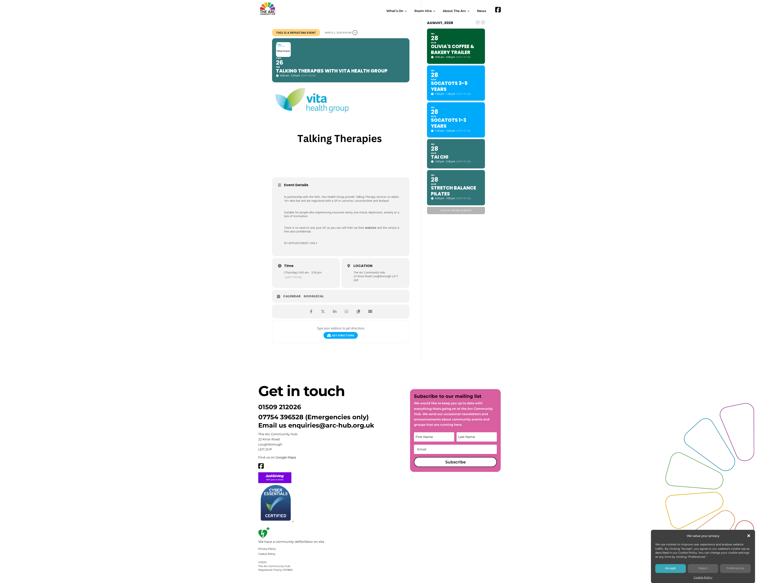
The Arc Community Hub (369, 272)
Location (362, 265)
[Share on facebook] (311, 311)
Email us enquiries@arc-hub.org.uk (316, 425)
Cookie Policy (703, 577)
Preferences (735, 568)
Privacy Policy (267, 548)
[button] (749, 536)
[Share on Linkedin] (335, 311)
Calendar (292, 296)
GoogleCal (314, 296)
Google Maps (286, 457)
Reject (703, 568)
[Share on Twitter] (323, 311)
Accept (670, 568)
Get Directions (343, 335)
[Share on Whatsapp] (346, 311)
